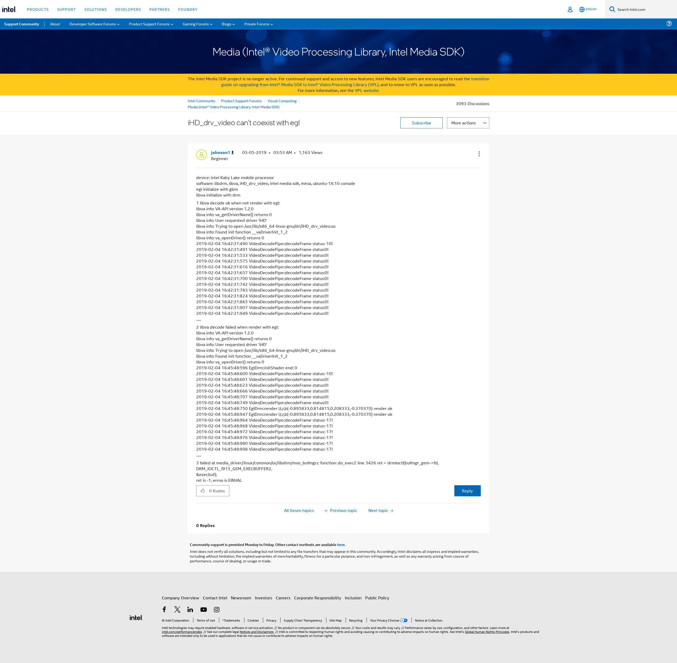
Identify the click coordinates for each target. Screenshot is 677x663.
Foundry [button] (188, 9)
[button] (478, 153)
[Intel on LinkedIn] (190, 610)
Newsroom (241, 598)
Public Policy (377, 598)
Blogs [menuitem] (226, 23)
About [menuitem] (55, 23)
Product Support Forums (241, 100)
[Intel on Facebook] (164, 610)
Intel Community (201, 100)
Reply (467, 491)
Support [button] (66, 9)
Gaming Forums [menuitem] (196, 23)
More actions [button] (463, 123)
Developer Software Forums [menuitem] (93, 23)
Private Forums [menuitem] (256, 23)
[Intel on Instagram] (216, 610)
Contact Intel (215, 598)
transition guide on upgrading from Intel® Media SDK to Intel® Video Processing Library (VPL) (355, 81)
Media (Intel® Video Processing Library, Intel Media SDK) (234, 106)
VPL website (367, 90)
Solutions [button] (95, 9)
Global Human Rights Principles (487, 631)
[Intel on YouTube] (203, 610)
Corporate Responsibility (317, 598)
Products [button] (38, 9)
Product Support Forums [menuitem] (149, 23)
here (341, 544)
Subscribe (421, 123)
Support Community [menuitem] (21, 24)
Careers (283, 598)
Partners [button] (159, 9)
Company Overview (180, 598)
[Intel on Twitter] (177, 610)
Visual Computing (282, 100)
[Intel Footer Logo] (136, 617)
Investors (263, 598)
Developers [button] (128, 9)
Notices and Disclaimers (257, 631)
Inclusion (353, 598)
